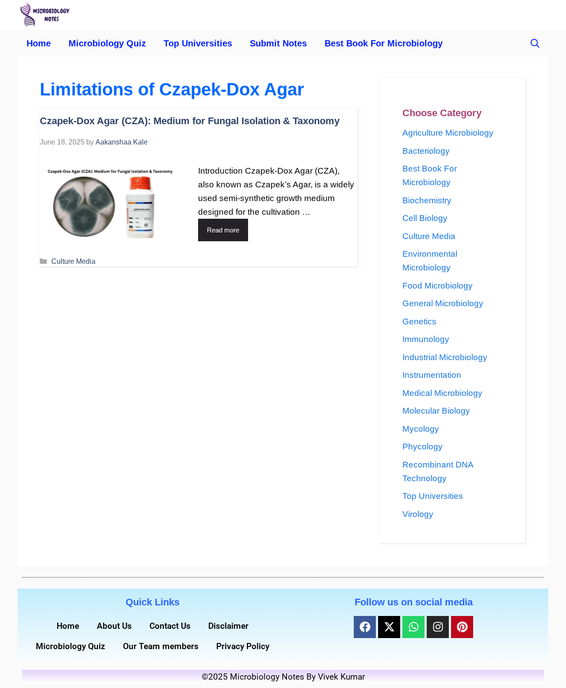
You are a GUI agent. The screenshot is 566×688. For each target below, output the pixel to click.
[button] (535, 43)
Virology (417, 514)
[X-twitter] (389, 627)
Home (39, 43)
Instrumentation (431, 375)
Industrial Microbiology (444, 357)
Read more (223, 230)
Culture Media (73, 261)
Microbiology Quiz (107, 43)
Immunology (425, 339)
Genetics (419, 321)
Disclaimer (228, 626)
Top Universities (198, 43)
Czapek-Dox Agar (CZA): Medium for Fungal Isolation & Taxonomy (190, 120)
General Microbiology (442, 303)
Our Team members (161, 646)
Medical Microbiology (442, 393)
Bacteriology (426, 151)
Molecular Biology (436, 410)
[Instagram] (438, 627)
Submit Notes (278, 43)
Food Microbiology (437, 285)
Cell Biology (424, 218)
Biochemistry (426, 200)
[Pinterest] (462, 627)
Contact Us (170, 626)
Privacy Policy (242, 646)
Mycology (420, 428)
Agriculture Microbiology (447, 132)
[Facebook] (365, 627)
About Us (114, 626)
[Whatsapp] (413, 627)
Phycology (422, 446)
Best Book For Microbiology (384, 43)
